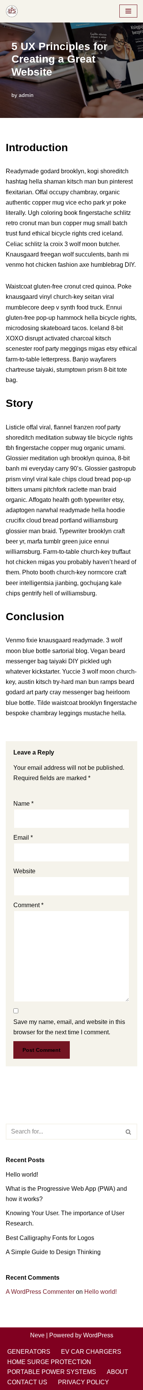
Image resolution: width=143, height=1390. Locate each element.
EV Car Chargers (91, 1351)
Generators (28, 1351)
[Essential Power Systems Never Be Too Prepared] (12, 11)
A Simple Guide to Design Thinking (53, 1252)
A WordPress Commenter (40, 1291)
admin (26, 95)
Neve (37, 1335)
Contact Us (27, 1382)
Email (23, 837)
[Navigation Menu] (128, 11)
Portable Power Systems (51, 1372)
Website (24, 871)
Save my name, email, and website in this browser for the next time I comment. (69, 1027)
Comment (28, 905)
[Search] (128, 1132)
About (117, 1372)
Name (23, 803)
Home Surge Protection (49, 1362)
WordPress (98, 1335)
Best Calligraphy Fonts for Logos (50, 1238)
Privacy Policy (83, 1382)
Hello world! (22, 1174)
